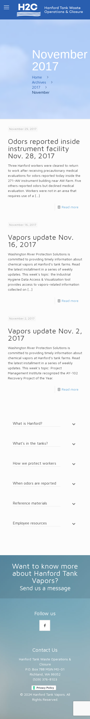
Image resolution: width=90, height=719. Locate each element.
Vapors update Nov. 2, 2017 (45, 334)
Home (37, 77)
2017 (36, 87)
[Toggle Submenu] (73, 423)
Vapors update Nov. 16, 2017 (40, 240)
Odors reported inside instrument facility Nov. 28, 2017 (44, 148)
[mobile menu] (6, 7)
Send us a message (45, 587)
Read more (70, 207)
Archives (39, 82)
